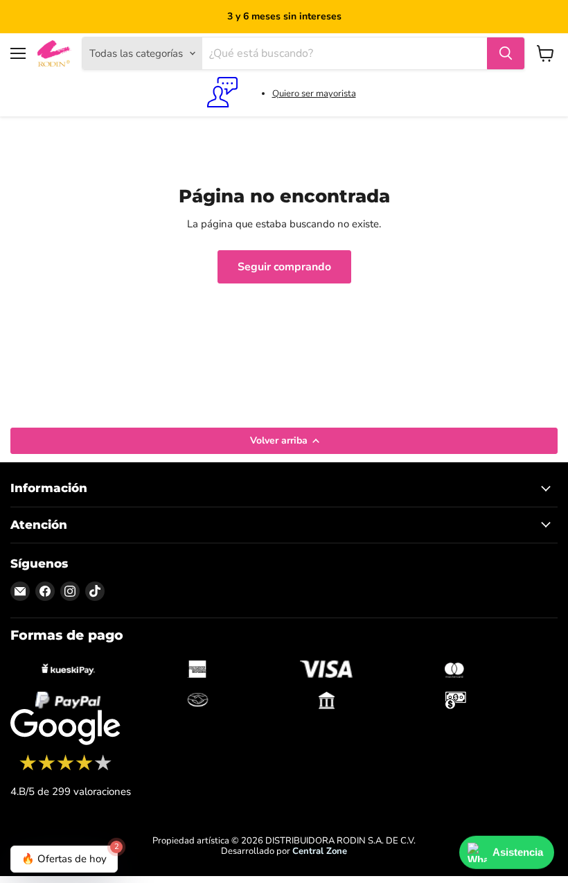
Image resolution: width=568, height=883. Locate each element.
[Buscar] (505, 53)
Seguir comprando (284, 266)
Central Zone (319, 851)
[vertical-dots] (65, 769)
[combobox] (344, 53)
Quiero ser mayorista (314, 93)
